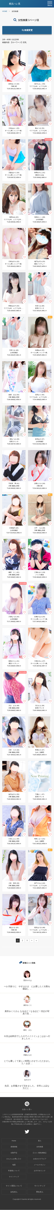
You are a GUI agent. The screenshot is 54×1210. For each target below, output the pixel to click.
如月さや (27, 1080)
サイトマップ (14, 1177)
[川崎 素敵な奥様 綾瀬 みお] (14, 392)
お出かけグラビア (39, 1159)
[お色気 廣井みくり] (27, 1003)
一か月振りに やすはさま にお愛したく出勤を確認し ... (27, 987)
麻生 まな (27, 1030)
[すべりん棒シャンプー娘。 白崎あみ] (39, 347)
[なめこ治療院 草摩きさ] (39, 747)
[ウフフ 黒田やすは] (27, 978)
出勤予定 (14, 1153)
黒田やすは (27, 980)
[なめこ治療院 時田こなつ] (39, 836)
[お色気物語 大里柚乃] (14, 525)
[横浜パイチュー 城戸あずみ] (39, 259)
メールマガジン (39, 1165)
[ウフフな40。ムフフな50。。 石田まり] (39, 392)
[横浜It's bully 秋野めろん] (39, 170)
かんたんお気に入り (13, 1159)
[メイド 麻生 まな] (27, 1027)
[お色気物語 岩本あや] (39, 436)
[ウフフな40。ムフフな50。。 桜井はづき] (39, 925)
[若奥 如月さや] (27, 1077)
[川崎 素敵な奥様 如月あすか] (14, 792)
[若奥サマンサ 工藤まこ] (39, 792)
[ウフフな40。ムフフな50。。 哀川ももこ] (39, 81)
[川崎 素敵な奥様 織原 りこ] (14, 570)
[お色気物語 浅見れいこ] (39, 214)
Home (14, 1141)
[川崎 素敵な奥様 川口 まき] (14, 703)
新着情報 (14, 1147)
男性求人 (39, 1192)
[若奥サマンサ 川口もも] (39, 703)
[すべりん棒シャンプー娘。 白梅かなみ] (39, 614)
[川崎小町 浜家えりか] (39, 481)
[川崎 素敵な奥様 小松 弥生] (14, 880)
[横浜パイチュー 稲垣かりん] (14, 658)
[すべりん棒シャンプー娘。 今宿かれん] (39, 658)
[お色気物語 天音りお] (14, 347)
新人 (39, 1141)
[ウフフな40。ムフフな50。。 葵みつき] (39, 126)
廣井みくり (27, 1005)
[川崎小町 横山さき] (14, 925)
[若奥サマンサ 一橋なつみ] (14, 436)
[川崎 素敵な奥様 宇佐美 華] (14, 481)
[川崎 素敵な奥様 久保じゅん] (14, 836)
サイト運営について (14, 1186)
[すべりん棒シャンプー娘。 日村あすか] (14, 259)
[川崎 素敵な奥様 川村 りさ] (14, 747)
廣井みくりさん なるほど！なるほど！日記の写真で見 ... (27, 1012)
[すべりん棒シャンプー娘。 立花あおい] (14, 126)
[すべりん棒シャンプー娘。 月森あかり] (14, 170)
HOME (4, 11)
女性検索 (39, 1147)
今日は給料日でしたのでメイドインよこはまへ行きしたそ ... (27, 1037)
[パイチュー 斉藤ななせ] (27, 1052)
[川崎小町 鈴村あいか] (14, 81)
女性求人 (14, 1192)
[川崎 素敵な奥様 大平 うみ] (39, 525)
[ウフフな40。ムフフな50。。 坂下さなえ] (39, 880)
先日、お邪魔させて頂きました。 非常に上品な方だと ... (27, 1087)
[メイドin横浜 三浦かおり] (39, 570)
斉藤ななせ (27, 1055)
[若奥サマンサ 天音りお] (39, 303)
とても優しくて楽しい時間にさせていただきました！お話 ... (27, 1062)
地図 (14, 1165)
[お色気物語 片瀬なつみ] (14, 614)
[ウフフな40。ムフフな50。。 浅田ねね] (14, 214)
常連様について (14, 1171)
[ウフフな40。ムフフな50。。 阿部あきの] (14, 303)
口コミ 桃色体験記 (39, 1153)
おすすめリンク (39, 1171)
